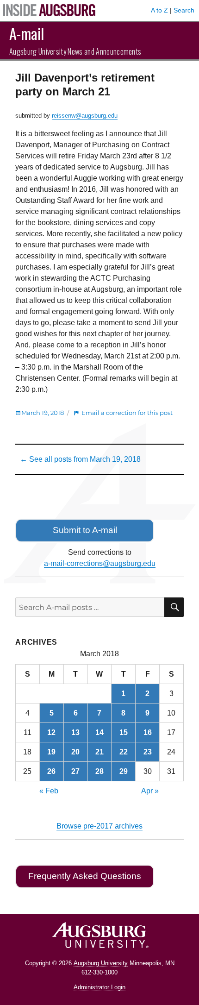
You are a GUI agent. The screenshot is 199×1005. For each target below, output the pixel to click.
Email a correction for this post (127, 412)
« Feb (48, 791)
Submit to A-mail (85, 530)
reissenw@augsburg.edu (85, 115)
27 (75, 771)
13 (75, 732)
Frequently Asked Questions (84, 876)
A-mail (26, 33)
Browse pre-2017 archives (99, 826)
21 (99, 752)
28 (99, 771)
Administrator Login (99, 987)
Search (184, 10)
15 (123, 732)
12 (51, 732)
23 (147, 752)
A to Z (159, 10)
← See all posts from (80, 459)
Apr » (150, 791)
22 (123, 752)
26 (51, 771)
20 (75, 752)
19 (51, 752)
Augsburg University (101, 963)
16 (147, 732)
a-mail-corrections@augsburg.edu (99, 563)
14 (99, 732)
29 (123, 771)
